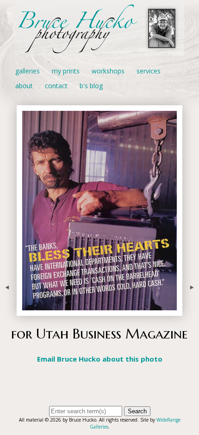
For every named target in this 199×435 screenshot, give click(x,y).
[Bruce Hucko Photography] (99, 50)
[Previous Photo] (8, 310)
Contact (56, 85)
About (24, 85)
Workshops (108, 70)
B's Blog (91, 85)
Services (149, 70)
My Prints (66, 70)
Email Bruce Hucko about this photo (99, 358)
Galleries (27, 70)
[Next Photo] (190, 310)
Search (137, 411)
